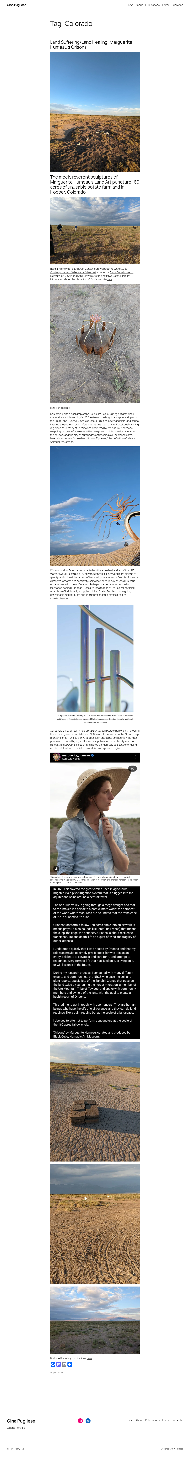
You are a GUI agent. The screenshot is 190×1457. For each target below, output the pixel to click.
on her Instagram (85, 877)
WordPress (178, 1448)
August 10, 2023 (57, 1372)
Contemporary (93, 268)
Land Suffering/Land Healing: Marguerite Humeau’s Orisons (91, 44)
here (109, 279)
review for (66, 268)
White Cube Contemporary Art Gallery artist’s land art (88, 270)
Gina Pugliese (16, 5)
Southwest (78, 268)
